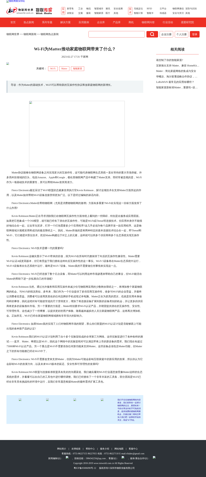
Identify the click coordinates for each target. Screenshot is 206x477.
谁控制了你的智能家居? (169, 60)
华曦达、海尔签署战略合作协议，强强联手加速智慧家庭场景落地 (178, 76)
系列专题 (47, 22)
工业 (80, 8)
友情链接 (75, 449)
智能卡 (150, 13)
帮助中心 (90, 449)
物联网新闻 (29, 34)
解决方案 (65, 22)
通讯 (108, 8)
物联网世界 (12, 34)
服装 (88, 13)
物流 (88, 8)
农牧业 (70, 13)
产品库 (117, 22)
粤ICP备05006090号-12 (85, 468)
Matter (64, 68)
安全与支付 (178, 13)
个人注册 (181, 34)
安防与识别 (191, 8)
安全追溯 (118, 8)
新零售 (70, 8)
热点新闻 (29, 22)
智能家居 (98, 13)
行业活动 (168, 22)
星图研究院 (187, 22)
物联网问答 (148, 22)
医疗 (108, 13)
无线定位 (138, 8)
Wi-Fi (53, 68)
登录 (194, 34)
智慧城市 (98, 8)
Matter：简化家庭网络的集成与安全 (176, 71)
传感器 (163, 13)
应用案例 (84, 22)
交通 (80, 13)
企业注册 (166, 34)
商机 (131, 22)
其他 (116, 13)
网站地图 (118, 449)
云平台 (163, 8)
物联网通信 (178, 8)
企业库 (101, 22)
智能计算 (138, 13)
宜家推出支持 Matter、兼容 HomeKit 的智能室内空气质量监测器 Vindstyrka (178, 65)
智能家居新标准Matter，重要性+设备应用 (178, 87)
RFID (149, 8)
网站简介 (61, 449)
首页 (13, 22)
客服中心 (133, 449)
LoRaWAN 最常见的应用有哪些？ (175, 82)
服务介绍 (104, 449)
